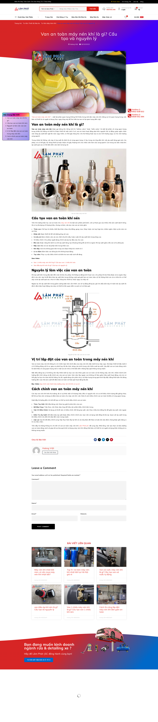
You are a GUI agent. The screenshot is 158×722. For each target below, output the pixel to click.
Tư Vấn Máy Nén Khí (48, 23)
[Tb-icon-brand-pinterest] (119, 682)
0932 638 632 (26, 691)
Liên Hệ (135, 2)
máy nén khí (65, 223)
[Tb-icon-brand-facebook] (115, 682)
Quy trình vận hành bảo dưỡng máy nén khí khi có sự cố (59, 384)
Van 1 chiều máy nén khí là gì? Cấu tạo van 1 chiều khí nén (55, 262)
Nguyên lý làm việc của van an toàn (16, 127)
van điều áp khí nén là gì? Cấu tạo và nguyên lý (46, 608)
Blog (141, 2)
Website (83, 514)
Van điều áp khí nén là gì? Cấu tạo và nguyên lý (50, 265)
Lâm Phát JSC (84, 426)
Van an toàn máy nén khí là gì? (17, 119)
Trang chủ (18, 23)
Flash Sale (116, 2)
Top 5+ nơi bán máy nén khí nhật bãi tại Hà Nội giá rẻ (78, 572)
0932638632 (93, 695)
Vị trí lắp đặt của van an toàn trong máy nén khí (17, 132)
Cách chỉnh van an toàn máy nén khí (17, 137)
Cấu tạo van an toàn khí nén (17, 123)
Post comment (43, 526)
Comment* (35, 479)
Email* (34, 514)
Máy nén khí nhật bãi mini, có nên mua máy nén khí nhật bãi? (44, 572)
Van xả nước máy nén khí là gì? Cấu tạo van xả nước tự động (111, 572)
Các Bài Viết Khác (50, 452)
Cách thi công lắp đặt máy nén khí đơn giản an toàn (110, 609)
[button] (95, 439)
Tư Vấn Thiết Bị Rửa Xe (31, 23)
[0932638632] (82, 697)
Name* (34, 503)
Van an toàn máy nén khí (41, 117)
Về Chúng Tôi (126, 2)
